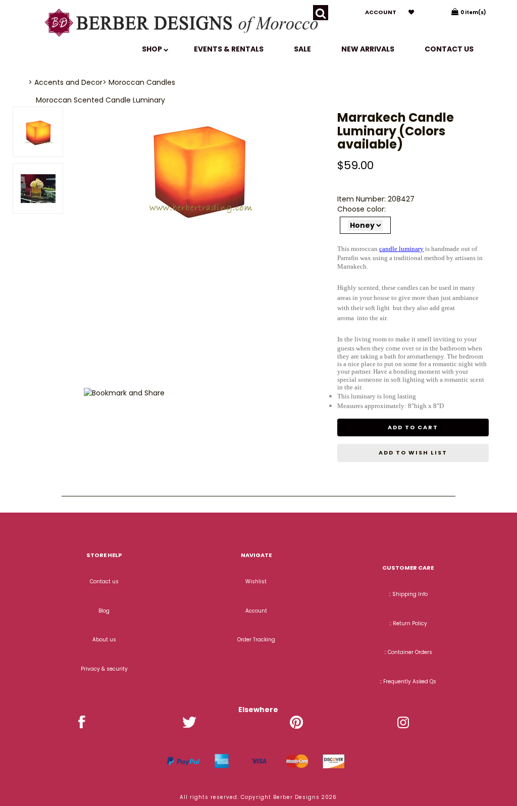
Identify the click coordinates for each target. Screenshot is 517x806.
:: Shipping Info (408, 594)
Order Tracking (256, 639)
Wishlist (256, 581)
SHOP (153, 49)
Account (380, 12)
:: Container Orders (408, 652)
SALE (302, 49)
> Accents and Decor (65, 82)
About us (104, 639)
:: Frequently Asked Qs (408, 681)
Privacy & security (104, 669)
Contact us (449, 49)
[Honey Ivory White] (365, 225)
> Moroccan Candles (138, 82)
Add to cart (413, 427)
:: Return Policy (408, 623)
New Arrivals (367, 49)
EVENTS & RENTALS (229, 49)
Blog (104, 611)
